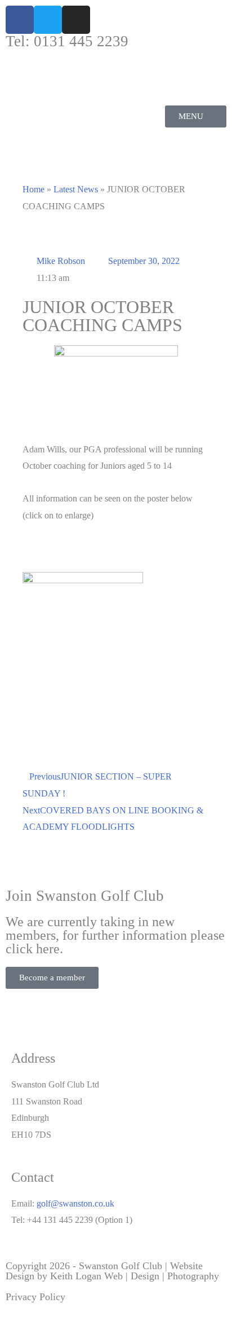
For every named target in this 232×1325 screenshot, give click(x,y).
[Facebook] (20, 20)
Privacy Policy (35, 1296)
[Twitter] (48, 20)
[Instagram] (76, 20)
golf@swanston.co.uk (75, 1203)
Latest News (75, 189)
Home (33, 189)
